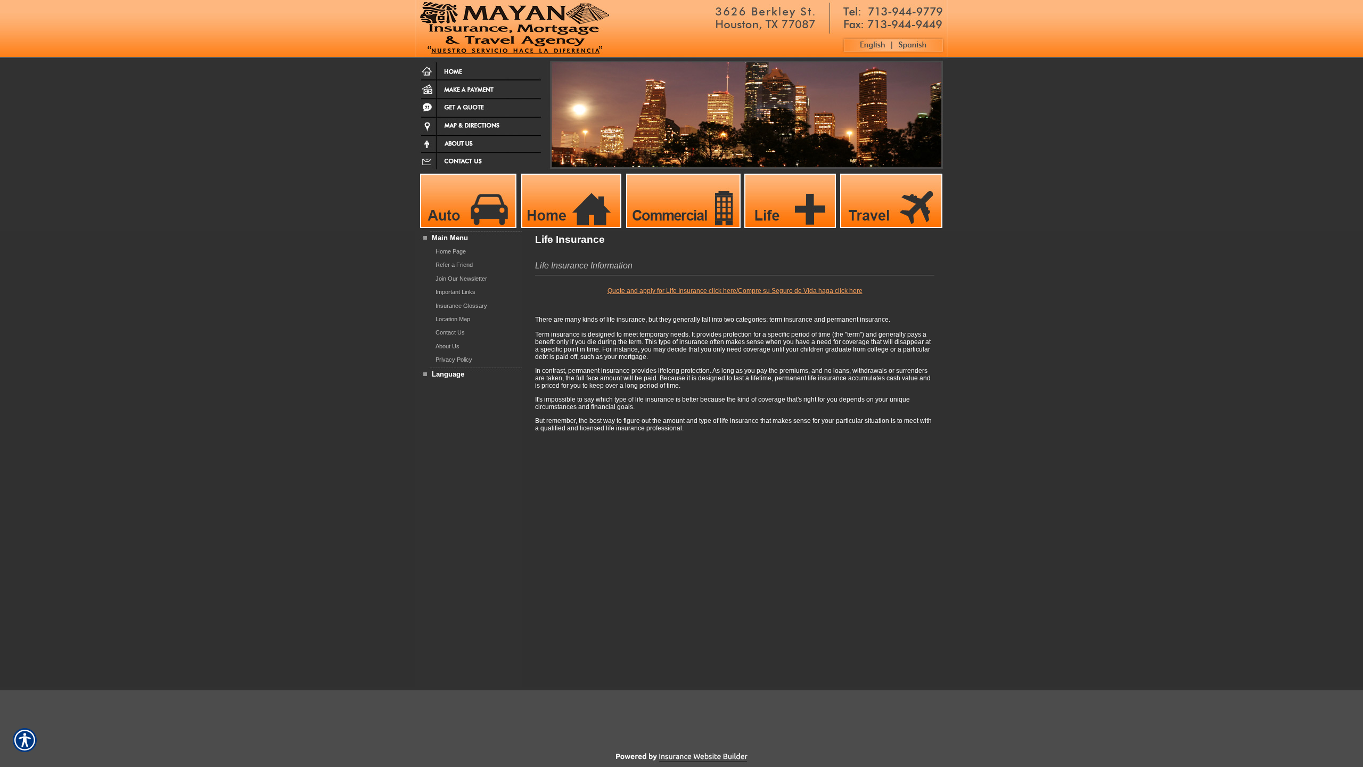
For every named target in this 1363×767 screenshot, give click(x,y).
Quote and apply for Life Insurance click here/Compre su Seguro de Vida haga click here (735, 291)
